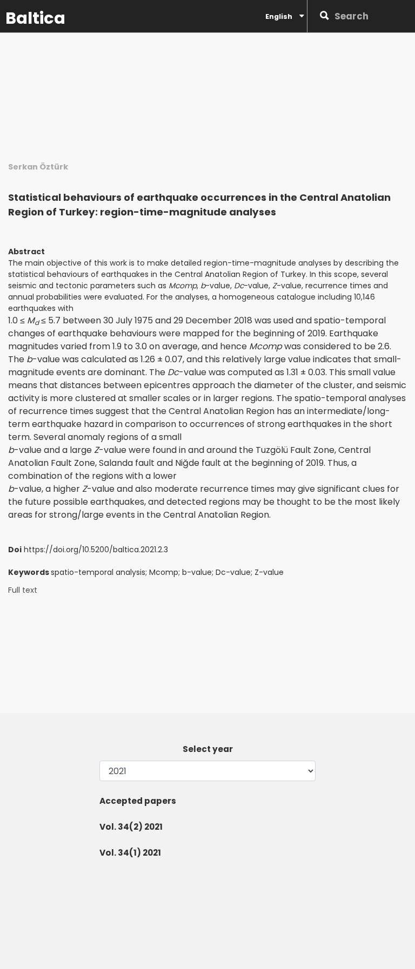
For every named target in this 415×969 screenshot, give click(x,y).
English (279, 16)
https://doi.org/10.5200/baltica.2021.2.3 (96, 549)
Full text (22, 590)
